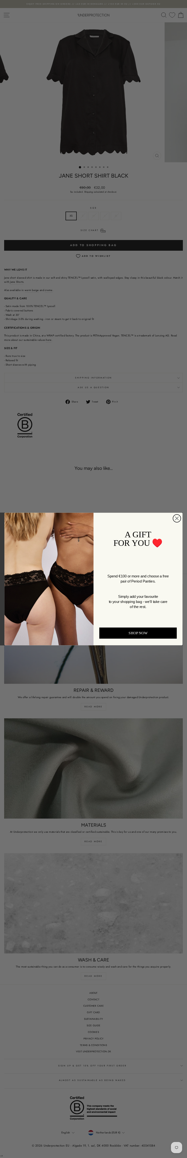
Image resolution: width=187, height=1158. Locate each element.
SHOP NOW (138, 633)
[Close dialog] (177, 518)
